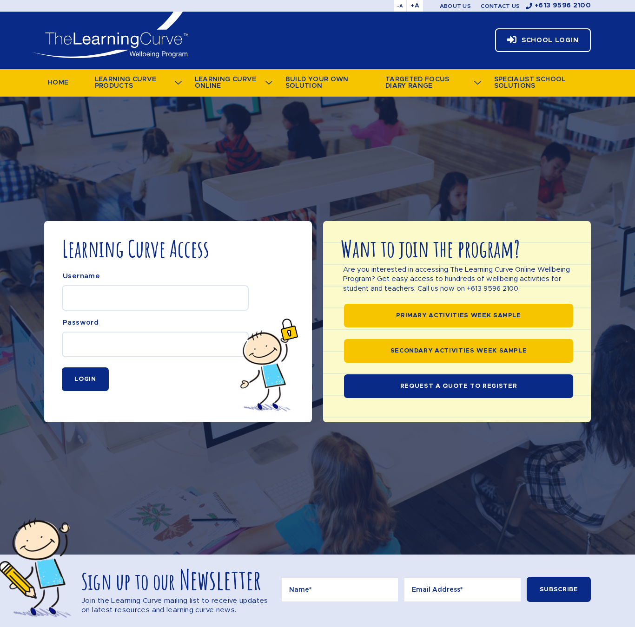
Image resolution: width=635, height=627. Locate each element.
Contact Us (500, 6)
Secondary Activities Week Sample (458, 351)
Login (85, 379)
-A (400, 6)
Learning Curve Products (126, 82)
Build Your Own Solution (317, 82)
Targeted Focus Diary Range (417, 82)
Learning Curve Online (226, 82)
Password (81, 322)
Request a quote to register (458, 386)
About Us (455, 6)
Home (58, 82)
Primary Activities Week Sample (458, 316)
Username (81, 276)
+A (414, 6)
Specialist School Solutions (530, 82)
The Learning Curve (109, 35)
